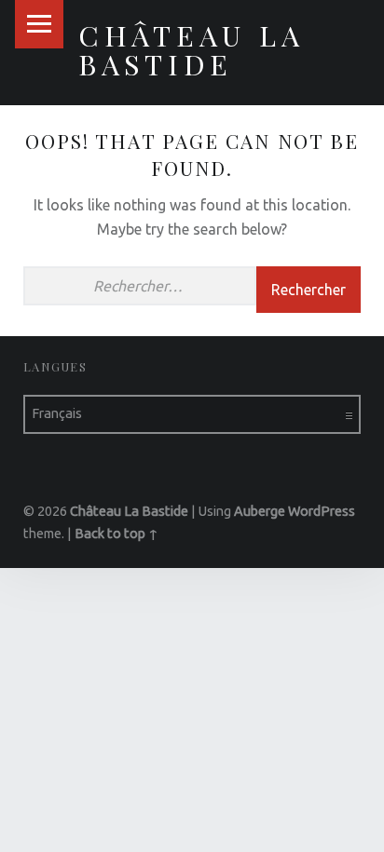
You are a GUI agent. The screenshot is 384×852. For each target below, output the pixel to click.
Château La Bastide (191, 49)
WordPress (321, 511)
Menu (39, 24)
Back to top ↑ (116, 533)
